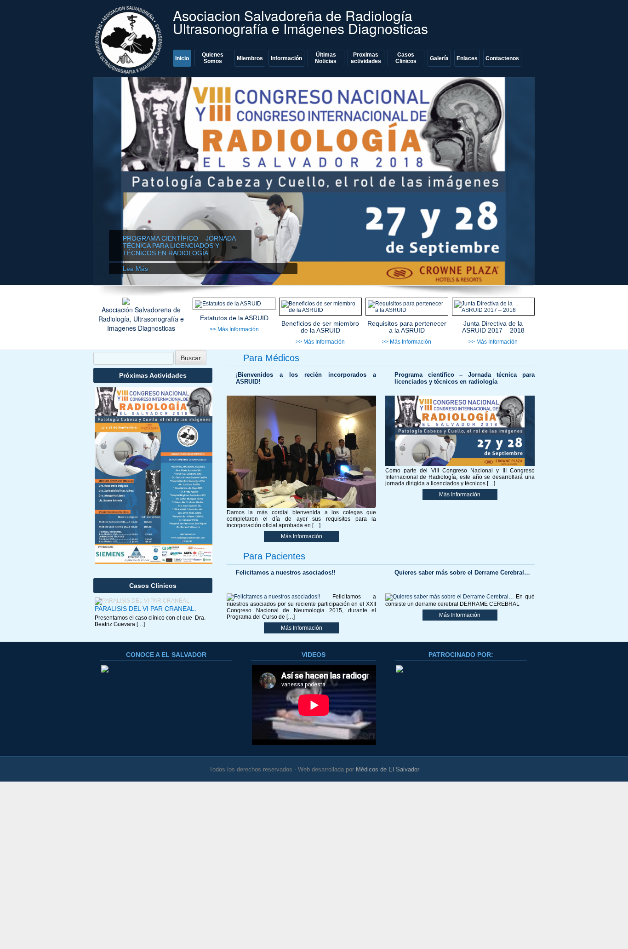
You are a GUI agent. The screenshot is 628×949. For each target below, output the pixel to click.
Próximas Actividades (153, 375)
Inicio (182, 58)
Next (518, 186)
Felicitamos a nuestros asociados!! (285, 572)
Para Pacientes (274, 556)
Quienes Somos (212, 58)
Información (286, 58)
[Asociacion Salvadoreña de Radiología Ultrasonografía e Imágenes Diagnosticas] (129, 40)
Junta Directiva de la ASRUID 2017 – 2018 (493, 327)
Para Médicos (271, 358)
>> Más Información (234, 329)
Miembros (250, 58)
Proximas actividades (366, 58)
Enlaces (467, 58)
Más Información (301, 536)
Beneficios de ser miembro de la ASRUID (320, 327)
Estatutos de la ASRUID (234, 318)
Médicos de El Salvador (387, 769)
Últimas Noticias (326, 58)
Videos (313, 654)
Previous (109, 186)
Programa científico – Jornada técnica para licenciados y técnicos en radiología (179, 246)
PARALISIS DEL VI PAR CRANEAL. (145, 608)
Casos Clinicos (406, 58)
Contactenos (502, 58)
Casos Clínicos (153, 585)
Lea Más (135, 268)
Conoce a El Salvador (166, 654)
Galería (439, 58)
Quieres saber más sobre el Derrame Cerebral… (462, 572)
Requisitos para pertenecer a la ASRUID (406, 327)
